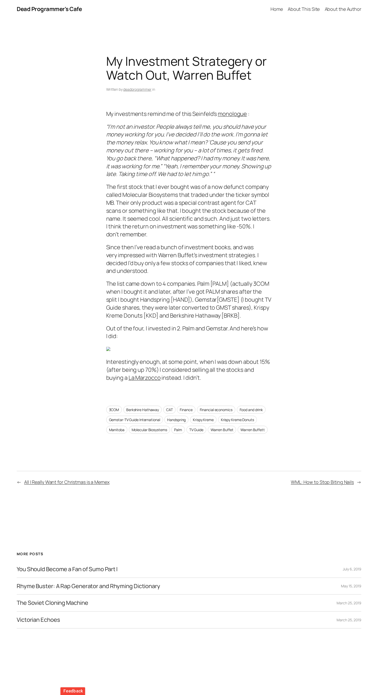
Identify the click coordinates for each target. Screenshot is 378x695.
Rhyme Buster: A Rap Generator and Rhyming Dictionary (88, 586)
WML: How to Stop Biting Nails (322, 482)
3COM (114, 409)
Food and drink (251, 409)
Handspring (176, 419)
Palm (178, 429)
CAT (169, 409)
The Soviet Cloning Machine (52, 603)
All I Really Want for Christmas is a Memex (67, 482)
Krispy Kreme (203, 419)
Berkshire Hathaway (142, 409)
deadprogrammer (137, 89)
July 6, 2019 (352, 569)
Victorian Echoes (38, 620)
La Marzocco (145, 378)
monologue (232, 114)
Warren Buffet (222, 429)
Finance (186, 409)
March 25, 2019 (349, 602)
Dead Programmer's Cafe (49, 9)
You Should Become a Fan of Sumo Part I (67, 569)
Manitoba (116, 429)
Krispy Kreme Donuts (237, 419)
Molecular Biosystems (149, 429)
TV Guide (196, 429)
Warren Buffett (252, 429)
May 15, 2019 (351, 585)
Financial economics (216, 409)
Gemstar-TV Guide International (134, 419)
